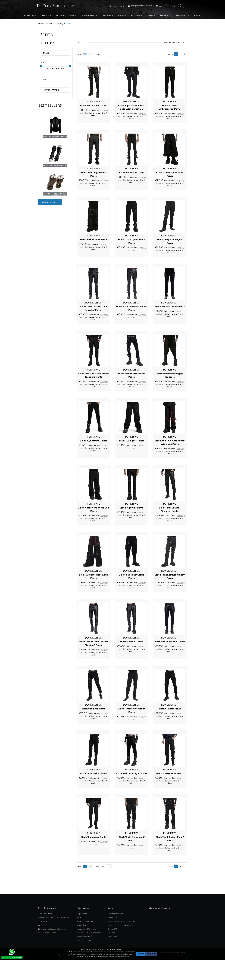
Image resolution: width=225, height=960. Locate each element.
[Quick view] (105, 64)
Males (121, 15)
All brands (135, 15)
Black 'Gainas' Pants (169, 709)
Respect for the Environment (88, 933)
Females (107, 15)
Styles (150, 15)
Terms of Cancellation (85, 921)
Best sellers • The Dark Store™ (120, 925)
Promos (197, 15)
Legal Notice (81, 914)
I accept (140, 954)
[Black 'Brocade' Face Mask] (55, 182)
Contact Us (112, 929)
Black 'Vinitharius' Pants (93, 773)
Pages (170, 54)
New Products (182, 15)
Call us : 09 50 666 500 (47, 933)
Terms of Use (81, 917)
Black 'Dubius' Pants (131, 641)
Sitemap (111, 933)
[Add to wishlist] (101, 63)
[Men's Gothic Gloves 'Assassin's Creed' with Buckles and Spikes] (55, 153)
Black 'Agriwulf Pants (131, 508)
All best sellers (48, 202)
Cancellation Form (84, 940)
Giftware (164, 15)
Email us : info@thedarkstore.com (52, 929)
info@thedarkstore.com (140, 6)
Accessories (29, 15)
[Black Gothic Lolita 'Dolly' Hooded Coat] (55, 125)
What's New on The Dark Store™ (121, 921)
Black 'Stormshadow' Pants (169, 641)
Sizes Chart (112, 937)
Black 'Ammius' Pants (93, 709)
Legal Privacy (82, 925)
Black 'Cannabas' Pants (93, 837)
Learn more (151, 954)
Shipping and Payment (86, 929)
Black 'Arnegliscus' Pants (170, 773)
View (78, 54)
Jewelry (45, 15)
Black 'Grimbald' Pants (131, 172)
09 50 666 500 (117, 6)
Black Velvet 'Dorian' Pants (170, 306)
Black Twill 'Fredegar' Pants (131, 773)
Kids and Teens (89, 15)
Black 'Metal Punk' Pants (93, 105)
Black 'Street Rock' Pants (93, 239)
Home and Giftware (65, 15)
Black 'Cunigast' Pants (131, 441)
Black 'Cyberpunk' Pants (93, 441)
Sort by (100, 54)
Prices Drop (113, 917)
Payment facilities (83, 937)
